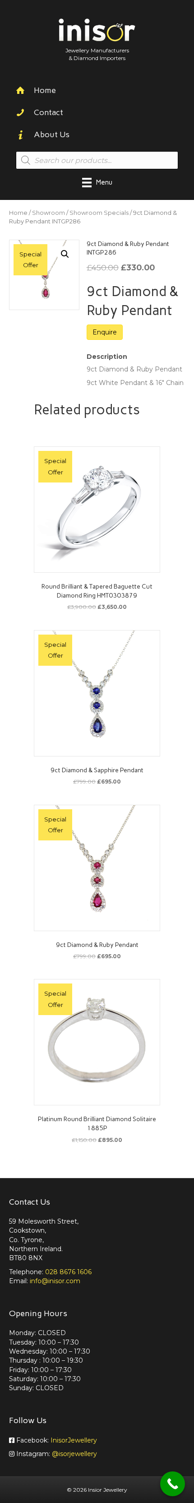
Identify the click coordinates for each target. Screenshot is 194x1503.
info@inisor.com (55, 1281)
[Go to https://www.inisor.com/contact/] (97, 113)
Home (18, 212)
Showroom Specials (99, 212)
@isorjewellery (74, 1454)
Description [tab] (107, 357)
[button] (65, 254)
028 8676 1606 (68, 1272)
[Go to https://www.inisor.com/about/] (97, 135)
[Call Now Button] (172, 1483)
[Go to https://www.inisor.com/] (97, 91)
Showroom (48, 212)
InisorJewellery (74, 1440)
